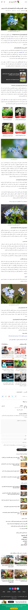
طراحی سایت (3, 596)
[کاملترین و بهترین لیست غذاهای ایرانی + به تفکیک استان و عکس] (24, 477)
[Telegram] (2, 396)
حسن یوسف (24, 539)
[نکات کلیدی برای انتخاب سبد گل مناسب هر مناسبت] (20, 574)
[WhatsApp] (6, 396)
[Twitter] (12, 396)
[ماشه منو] (25, 2)
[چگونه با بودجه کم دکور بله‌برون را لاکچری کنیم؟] (24, 506)
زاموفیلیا (25, 537)
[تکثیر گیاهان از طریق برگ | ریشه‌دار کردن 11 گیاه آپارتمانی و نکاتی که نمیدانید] (24, 464)
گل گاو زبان (9, 38)
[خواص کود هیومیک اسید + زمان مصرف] (14, 79)
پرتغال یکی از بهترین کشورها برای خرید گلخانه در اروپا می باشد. (16, 521)
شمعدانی (25, 541)
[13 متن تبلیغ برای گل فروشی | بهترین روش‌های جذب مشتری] (24, 513)
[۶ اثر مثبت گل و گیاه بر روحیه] (20, 559)
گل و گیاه (18, 10)
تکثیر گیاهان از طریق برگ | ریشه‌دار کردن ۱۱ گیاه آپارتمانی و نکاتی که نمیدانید (10, 464)
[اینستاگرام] (13, 588)
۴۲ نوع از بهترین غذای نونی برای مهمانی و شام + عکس (11, 471)
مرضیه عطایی (23, 10)
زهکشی (22, 248)
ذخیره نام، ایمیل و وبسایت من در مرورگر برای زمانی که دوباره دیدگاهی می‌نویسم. (14, 445)
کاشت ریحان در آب (23, 528)
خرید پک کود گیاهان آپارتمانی (20, 119)
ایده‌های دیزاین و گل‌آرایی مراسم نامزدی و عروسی (8, 566)
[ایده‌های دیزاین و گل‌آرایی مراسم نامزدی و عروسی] (7, 559)
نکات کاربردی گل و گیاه (22, 563)
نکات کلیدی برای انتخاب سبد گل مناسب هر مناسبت (21, 580)
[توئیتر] (18, 588)
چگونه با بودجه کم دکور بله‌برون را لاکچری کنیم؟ (12, 506)
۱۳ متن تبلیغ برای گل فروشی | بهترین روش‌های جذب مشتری (11, 513)
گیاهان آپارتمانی (19, 392)
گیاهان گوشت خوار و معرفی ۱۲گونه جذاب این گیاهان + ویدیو (11, 458)
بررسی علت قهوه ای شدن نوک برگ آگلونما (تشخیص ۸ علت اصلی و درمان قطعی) (7, 581)
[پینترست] (15, 588)
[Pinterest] (9, 396)
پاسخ (3, 406)
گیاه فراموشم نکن (20, 52)
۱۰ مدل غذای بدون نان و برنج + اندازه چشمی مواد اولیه (10, 500)
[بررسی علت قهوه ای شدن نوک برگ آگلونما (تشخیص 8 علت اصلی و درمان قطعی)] (7, 574)
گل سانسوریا (24, 535)
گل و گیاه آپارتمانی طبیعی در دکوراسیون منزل (18, 339)
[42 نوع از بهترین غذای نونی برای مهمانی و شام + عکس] (24, 471)
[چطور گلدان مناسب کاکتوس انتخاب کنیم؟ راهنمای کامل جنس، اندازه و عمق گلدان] (14, 74)
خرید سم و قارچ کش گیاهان (20, 135)
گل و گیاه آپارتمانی (9, 577)
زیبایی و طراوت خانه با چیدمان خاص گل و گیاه (18, 336)
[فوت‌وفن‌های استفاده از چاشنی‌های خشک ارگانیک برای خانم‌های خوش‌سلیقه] (24, 487)
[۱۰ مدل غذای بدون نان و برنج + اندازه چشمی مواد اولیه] (24, 500)
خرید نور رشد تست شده (7, 119)
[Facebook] (15, 396)
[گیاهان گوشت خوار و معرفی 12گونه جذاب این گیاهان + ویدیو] (24, 458)
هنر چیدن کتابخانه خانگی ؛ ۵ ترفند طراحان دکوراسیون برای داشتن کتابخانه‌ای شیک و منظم (11, 493)
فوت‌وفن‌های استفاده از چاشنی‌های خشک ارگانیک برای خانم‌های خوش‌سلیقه (11, 487)
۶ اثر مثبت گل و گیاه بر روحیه (22, 565)
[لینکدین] (10, 588)
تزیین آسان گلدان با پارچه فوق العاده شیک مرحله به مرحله (16, 523)
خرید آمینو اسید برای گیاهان (8, 135)
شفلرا (26, 543)
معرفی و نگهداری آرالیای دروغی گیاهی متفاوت (18, 526)
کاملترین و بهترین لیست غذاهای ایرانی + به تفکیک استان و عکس (10, 477)
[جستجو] (2, 2)
